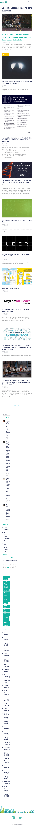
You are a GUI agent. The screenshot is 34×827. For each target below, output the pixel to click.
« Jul (3, 571)
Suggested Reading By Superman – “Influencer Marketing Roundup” (16, 310)
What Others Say (6, 549)
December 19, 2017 (5, 258)
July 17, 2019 (7, 438)
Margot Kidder (5, 606)
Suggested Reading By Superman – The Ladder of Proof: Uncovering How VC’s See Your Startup (16, 181)
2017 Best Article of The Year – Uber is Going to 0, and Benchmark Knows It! (17, 255)
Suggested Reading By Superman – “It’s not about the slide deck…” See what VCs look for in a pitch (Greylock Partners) (16, 347)
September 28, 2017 (5, 313)
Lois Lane (5, 603)
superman (6, 617)
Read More (5, 54)
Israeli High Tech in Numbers (10, 288)
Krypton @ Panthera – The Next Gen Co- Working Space (8, 428)
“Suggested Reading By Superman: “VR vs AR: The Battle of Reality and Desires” (17, 82)
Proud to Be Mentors (6, 614)
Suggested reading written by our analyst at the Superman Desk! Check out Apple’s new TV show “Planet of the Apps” (16, 382)
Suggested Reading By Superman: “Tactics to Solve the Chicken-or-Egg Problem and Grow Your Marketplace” (17, 139)
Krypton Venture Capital (5, 599)
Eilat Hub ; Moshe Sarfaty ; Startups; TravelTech (6, 584)
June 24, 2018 (4, 143)
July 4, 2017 (4, 386)
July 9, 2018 (4, 85)
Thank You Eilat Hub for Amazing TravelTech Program (8, 511)
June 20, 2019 (4, 42)
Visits (5, 544)
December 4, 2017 (5, 290)
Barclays (5, 579)
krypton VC (6, 590)
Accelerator (6, 577)
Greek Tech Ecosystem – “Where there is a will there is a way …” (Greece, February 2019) (8, 488)
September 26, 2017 (5, 351)
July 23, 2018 (7, 520)
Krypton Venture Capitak (5, 594)
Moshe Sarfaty (5, 610)
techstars (6, 619)
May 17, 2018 (4, 184)
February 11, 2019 (8, 501)
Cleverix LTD (18, 824)
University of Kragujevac (6, 624)
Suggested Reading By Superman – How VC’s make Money (17, 221)
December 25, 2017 (5, 224)
